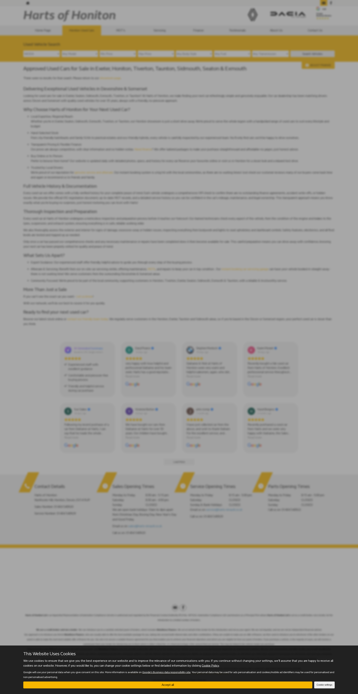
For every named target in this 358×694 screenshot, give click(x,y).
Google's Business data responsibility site (166, 672)
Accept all (168, 685)
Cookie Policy (210, 665)
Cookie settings (324, 685)
